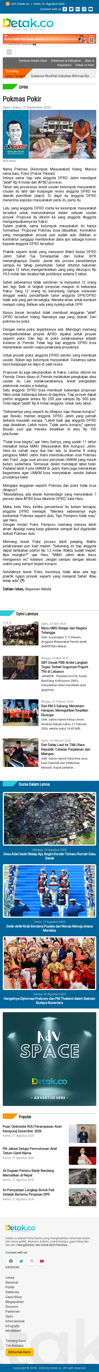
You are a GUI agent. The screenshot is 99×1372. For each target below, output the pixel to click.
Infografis (13, 1326)
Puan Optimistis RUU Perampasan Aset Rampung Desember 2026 (32, 1128)
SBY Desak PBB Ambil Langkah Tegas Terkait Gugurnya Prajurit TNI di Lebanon (64, 667)
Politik (10, 1287)
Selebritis (12, 1292)
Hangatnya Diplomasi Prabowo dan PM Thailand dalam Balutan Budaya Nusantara (49, 1001)
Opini (9, 1316)
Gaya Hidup (14, 1297)
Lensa (10, 1277)
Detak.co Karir (85, 65)
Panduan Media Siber (33, 60)
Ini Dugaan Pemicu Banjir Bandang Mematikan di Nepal (28, 1173)
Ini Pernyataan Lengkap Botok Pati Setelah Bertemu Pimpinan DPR (28, 1192)
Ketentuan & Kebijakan (66, 60)
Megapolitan (15, 1302)
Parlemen (13, 1311)
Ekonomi (12, 1306)
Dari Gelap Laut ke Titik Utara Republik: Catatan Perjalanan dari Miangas (65, 749)
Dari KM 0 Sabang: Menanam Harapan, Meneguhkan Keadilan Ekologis (64, 710)
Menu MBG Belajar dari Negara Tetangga (64, 630)
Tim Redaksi (14, 1346)
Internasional (15, 1321)
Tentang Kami (16, 1341)
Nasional (12, 1282)
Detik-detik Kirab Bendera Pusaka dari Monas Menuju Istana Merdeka (49, 928)
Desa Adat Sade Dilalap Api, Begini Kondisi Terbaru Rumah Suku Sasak (49, 856)
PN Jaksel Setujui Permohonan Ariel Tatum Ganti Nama (30, 1151)
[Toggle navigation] (9, 52)
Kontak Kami (21, 1352)
